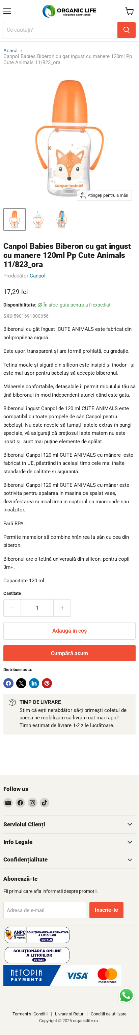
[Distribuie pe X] (21, 683)
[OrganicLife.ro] (62, 984)
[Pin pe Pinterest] (47, 683)
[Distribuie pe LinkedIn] (34, 683)
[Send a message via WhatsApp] (126, 995)
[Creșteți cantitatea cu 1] (62, 608)
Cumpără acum (69, 653)
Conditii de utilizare (109, 1013)
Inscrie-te (106, 910)
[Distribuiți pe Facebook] (8, 683)
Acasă (10, 51)
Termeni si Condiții (30, 1013)
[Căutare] (126, 30)
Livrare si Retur (69, 1013)
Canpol (38, 276)
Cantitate (12, 593)
